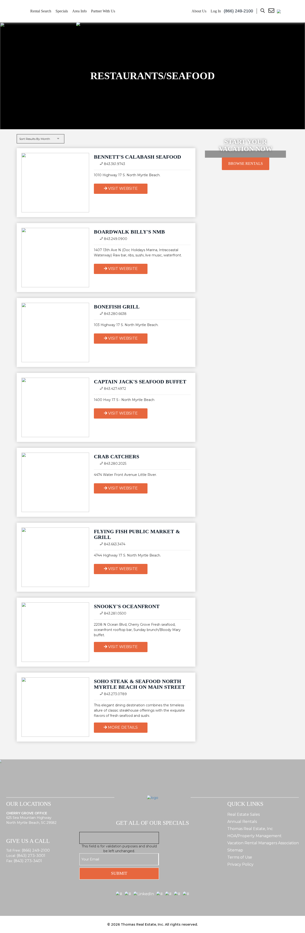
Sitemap (235, 850)
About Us (199, 11)
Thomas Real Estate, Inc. (142, 924)
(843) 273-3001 (31, 855)
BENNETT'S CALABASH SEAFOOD (137, 157)
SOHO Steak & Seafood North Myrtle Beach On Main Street (139, 684)
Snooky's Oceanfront (127, 606)
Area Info (79, 11)
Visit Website (123, 188)
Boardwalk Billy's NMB (129, 232)
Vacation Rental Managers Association (263, 843)
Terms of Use (239, 857)
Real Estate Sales (243, 814)
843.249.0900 (115, 239)
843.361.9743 (114, 164)
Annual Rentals (242, 821)
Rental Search (40, 11)
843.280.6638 (115, 314)
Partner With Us (103, 11)
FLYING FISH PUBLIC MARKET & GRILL (137, 534)
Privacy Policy (240, 864)
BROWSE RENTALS (245, 163)
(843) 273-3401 (28, 861)
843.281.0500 (115, 613)
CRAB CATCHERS (116, 456)
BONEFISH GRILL (117, 307)
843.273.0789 (115, 694)
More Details (123, 727)
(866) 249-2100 (36, 850)
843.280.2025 (115, 463)
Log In (216, 11)
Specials (62, 11)
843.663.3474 (114, 544)
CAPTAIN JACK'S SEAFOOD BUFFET (140, 382)
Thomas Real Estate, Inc (250, 828)
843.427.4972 (115, 388)
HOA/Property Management (254, 836)
